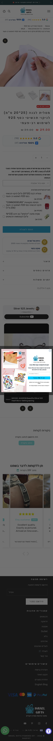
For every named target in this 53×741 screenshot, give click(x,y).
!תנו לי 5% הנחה (39, 378)
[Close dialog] (50, 351)
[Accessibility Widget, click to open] (49, 731)
